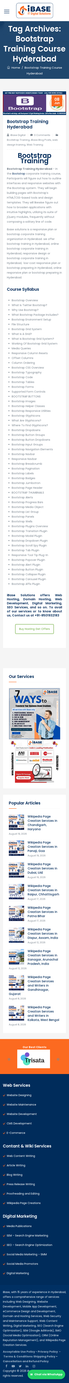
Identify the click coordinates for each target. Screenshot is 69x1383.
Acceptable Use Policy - (20, 1352)
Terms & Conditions (18, 1356)
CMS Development (19, 1123)
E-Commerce (16, 1133)
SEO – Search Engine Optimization (29, 1245)
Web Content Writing (21, 1156)
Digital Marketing (18, 1273)
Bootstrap (18, 174)
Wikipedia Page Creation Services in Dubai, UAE (42, 868)
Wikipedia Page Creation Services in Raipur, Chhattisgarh (43, 890)
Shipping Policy (44, 1356)
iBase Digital (17, 135)
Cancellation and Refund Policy (26, 1361)
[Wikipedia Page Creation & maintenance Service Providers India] (34, 10)
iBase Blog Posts (41, 140)
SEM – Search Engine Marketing (27, 1235)
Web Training (35, 145)
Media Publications (19, 1226)
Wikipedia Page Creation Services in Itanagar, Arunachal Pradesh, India (43, 957)
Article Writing (16, 1165)
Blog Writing (14, 1175)
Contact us (21, 615)
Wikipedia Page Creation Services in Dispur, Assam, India (43, 933)
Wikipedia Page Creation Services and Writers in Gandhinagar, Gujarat (31, 985)
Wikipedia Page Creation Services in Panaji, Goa (42, 846)
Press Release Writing (21, 1184)
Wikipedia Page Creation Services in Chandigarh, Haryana (42, 822)
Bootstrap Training (18, 140)
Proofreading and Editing (23, 1194)
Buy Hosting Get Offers (34, 629)
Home (15, 68)
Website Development (22, 1114)
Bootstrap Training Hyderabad (27, 124)
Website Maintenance (21, 1105)
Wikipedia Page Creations (24, 1203)
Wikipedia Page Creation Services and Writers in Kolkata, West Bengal (43, 1013)
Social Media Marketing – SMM (27, 1254)
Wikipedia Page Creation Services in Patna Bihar (42, 912)
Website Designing (19, 1095)
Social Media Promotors (22, 1264)
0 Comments (42, 135)
